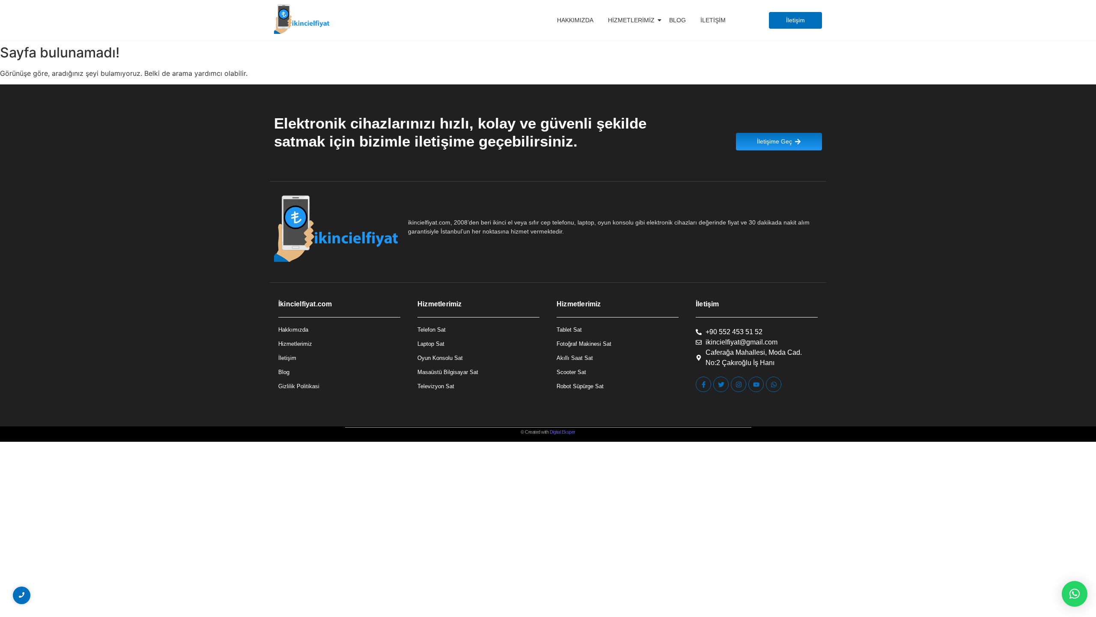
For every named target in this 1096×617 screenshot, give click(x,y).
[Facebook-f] (703, 384)
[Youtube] (756, 384)
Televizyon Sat (435, 386)
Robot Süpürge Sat (580, 386)
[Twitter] (721, 384)
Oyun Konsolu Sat (440, 358)
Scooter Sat (571, 372)
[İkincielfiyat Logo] (302, 19)
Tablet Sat (569, 329)
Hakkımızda (575, 20)
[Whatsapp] (773, 384)
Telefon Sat (431, 329)
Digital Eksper (562, 431)
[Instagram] (738, 384)
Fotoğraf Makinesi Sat (584, 344)
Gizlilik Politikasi (298, 386)
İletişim (713, 20)
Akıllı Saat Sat (575, 358)
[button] (1074, 594)
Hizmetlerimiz (631, 20)
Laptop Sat (430, 344)
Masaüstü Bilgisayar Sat (447, 372)
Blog (677, 20)
